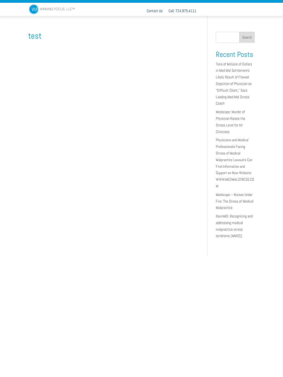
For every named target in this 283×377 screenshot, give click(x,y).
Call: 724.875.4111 (182, 11)
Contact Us (155, 11)
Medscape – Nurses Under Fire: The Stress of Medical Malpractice (234, 201)
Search (247, 37)
